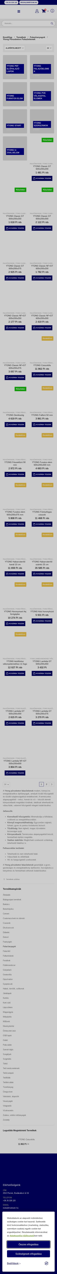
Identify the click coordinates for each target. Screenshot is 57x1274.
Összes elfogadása (28, 1244)
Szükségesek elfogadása (28, 1253)
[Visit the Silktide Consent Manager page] (46, 1263)
